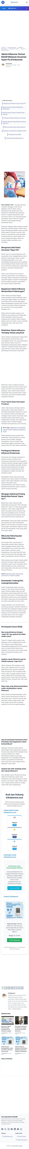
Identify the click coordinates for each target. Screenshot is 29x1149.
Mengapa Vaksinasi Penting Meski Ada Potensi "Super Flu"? (14, 122)
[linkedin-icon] (15, 1129)
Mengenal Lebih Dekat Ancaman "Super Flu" (14, 103)
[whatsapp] (12, 987)
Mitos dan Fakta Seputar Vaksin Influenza (14, 127)
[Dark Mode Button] (27, 2)
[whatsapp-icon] (21, 1129)
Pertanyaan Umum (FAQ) (14, 134)
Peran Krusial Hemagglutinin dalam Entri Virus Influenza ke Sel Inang (7, 1049)
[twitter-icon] (5, 1129)
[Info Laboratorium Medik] (14, 2)
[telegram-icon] (18, 1129)
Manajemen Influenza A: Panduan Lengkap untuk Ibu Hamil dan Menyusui (21, 1029)
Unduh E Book (22, 1136)
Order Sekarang (14, 940)
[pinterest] (18, 987)
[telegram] (15, 987)
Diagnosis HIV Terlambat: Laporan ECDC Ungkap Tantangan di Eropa (14, 429)
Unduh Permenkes (22, 1140)
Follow (14, 825)
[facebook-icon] (2, 1129)
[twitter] (8, 987)
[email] (22, 987)
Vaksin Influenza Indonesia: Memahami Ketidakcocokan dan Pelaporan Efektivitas (21, 1049)
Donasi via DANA (14, 888)
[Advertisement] (14, 29)
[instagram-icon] (9, 1129)
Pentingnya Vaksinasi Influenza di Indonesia (15, 118)
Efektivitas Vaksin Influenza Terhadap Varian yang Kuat (13, 113)
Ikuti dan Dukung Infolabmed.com (14, 138)
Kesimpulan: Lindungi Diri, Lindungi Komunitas (14, 130)
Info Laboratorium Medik (16, 1145)
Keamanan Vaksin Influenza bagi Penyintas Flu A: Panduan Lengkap (6, 1029)
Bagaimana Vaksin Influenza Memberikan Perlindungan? (12, 108)
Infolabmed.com (8, 1136)
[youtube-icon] (12, 1129)
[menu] (3, 2)
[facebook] (5, 987)
